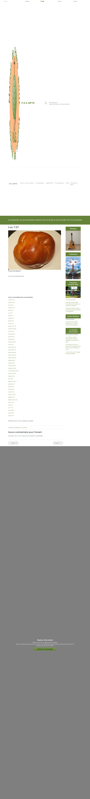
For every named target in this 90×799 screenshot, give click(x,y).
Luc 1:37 (10, 313)
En (6, 1)
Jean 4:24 (10, 305)
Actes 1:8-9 (11, 413)
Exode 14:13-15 (12, 349)
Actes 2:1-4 (11, 415)
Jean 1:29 (10, 378)
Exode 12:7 (11, 323)
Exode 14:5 (11, 331)
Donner (60, 1)
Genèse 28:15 (11, 360)
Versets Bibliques (23, 427)
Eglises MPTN (49, 183)
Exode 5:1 (10, 315)
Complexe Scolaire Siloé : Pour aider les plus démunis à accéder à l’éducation (73, 304)
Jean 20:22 (11, 410)
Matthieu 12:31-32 (12, 399)
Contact (75, 1)
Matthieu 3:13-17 (12, 381)
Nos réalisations (40, 183)
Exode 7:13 (11, 321)
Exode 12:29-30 (12, 328)
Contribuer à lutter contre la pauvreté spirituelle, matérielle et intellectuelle (73, 310)
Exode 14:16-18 (12, 352)
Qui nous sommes (29, 183)
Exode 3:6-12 (11, 302)
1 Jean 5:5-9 (11, 300)
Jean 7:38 (10, 344)
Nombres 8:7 (11, 339)
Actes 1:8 (10, 405)
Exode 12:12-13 (12, 326)
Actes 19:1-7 (11, 386)
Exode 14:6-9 (11, 334)
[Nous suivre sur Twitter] (42, 1)
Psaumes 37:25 (12, 365)
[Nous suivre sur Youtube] (43, 1)
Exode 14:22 (11, 336)
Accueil (22, 183)
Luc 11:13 (10, 407)
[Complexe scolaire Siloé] (73, 292)
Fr (4, 1)
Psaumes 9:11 (11, 363)
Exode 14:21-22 (12, 355)
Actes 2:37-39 (11, 394)
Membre (27, 1)
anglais (20, 420)
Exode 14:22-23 (12, 357)
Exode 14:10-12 (12, 347)
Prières (67, 183)
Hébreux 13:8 (11, 376)
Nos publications (59, 183)
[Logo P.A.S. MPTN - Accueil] (14, 104)
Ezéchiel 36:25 (12, 342)
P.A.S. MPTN (28, 103)
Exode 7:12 (11, 318)
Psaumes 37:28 (12, 368)
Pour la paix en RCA (71, 299)
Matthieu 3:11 (11, 397)
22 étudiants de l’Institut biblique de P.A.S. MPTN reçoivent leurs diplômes (72, 323)
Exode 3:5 (10, 310)
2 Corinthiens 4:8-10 (13, 371)
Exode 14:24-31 (12, 373)
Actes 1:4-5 (11, 402)
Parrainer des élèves (73, 183)
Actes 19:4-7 (11, 389)
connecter (19, 435)
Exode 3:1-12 (11, 307)
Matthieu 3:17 (11, 384)
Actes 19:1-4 (11, 392)
